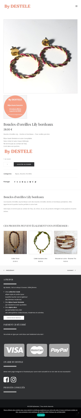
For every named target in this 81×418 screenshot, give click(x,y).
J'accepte (41, 415)
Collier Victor (15, 258)
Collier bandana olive (40, 258)
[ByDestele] (17, 6)
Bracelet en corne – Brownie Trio (65, 258)
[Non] (79, 413)
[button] (76, 6)
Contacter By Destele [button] (14, 317)
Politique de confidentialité (57, 412)
